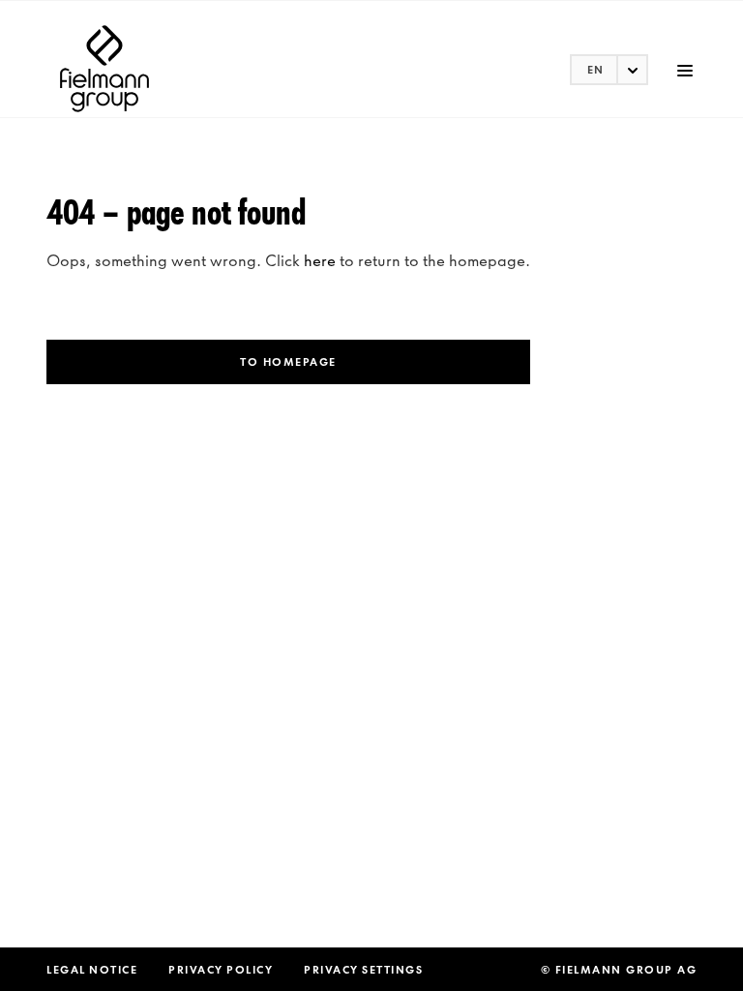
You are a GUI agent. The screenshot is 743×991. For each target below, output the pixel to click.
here (320, 260)
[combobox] (609, 69)
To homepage (288, 362)
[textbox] (609, 69)
